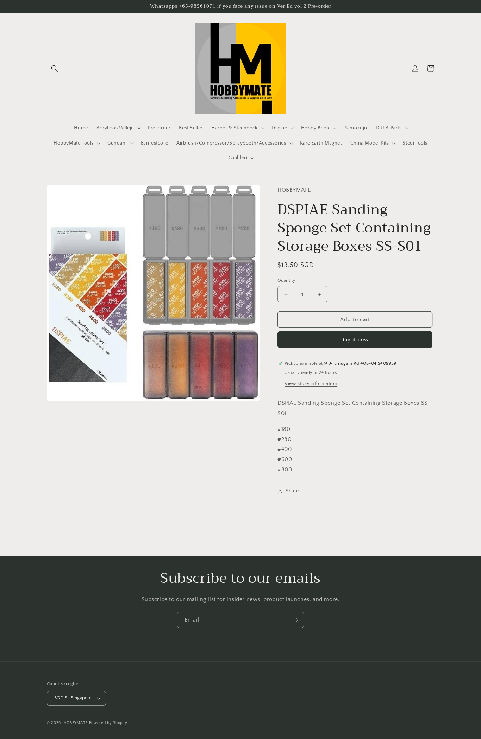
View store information (311, 384)
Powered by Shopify (108, 723)
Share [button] (292, 491)
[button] (54, 68)
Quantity (286, 280)
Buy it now (355, 340)
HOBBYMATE (76, 723)
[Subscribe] (296, 620)
